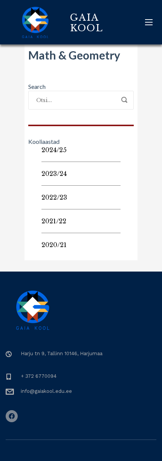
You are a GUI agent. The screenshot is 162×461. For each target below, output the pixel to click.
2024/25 (54, 150)
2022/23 (54, 197)
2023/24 (54, 173)
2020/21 (54, 245)
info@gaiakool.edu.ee (46, 391)
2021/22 (53, 221)
